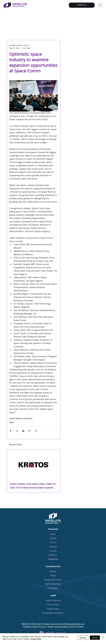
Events (53, 550)
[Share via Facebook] (10, 431)
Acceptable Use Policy (53, 613)
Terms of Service (53, 600)
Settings (83, 637)
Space (11, 422)
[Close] (102, 637)
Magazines (53, 559)
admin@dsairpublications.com (72, 624)
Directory (53, 555)
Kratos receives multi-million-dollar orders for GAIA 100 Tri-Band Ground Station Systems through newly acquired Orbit (33, 486)
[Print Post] (36, 431)
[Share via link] (29, 431)
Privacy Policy (53, 604)
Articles (53, 538)
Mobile (53, 571)
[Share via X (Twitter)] (17, 431)
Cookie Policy (53, 608)
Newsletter (53, 588)
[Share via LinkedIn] (23, 431)
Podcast (53, 546)
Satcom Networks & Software (20, 418)
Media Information (53, 579)
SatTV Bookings (53, 583)
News (53, 534)
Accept (95, 637)
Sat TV (53, 542)
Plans (53, 575)
